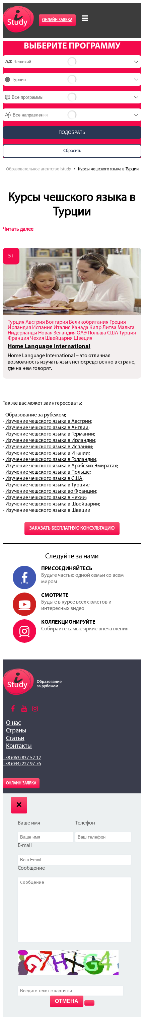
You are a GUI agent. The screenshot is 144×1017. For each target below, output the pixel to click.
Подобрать (72, 132)
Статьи (15, 738)
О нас (13, 723)
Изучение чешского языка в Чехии (45, 497)
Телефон (85, 823)
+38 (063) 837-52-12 (22, 758)
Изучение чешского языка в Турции (46, 485)
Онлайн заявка (57, 20)
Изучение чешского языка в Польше (47, 472)
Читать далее (18, 229)
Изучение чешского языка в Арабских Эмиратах (61, 466)
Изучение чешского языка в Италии (47, 453)
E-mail (25, 845)
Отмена (66, 1001)
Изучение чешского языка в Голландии (50, 459)
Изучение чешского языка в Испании (48, 447)
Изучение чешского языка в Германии (49, 434)
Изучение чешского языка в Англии (46, 428)
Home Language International (49, 347)
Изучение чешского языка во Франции (50, 491)
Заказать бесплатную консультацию (72, 528)
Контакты (19, 746)
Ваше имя (29, 823)
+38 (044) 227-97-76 (22, 764)
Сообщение (31, 868)
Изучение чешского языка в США (43, 478)
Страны (16, 731)
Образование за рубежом (35, 415)
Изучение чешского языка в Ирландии (50, 440)
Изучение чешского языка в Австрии (48, 421)
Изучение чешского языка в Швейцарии (52, 504)
